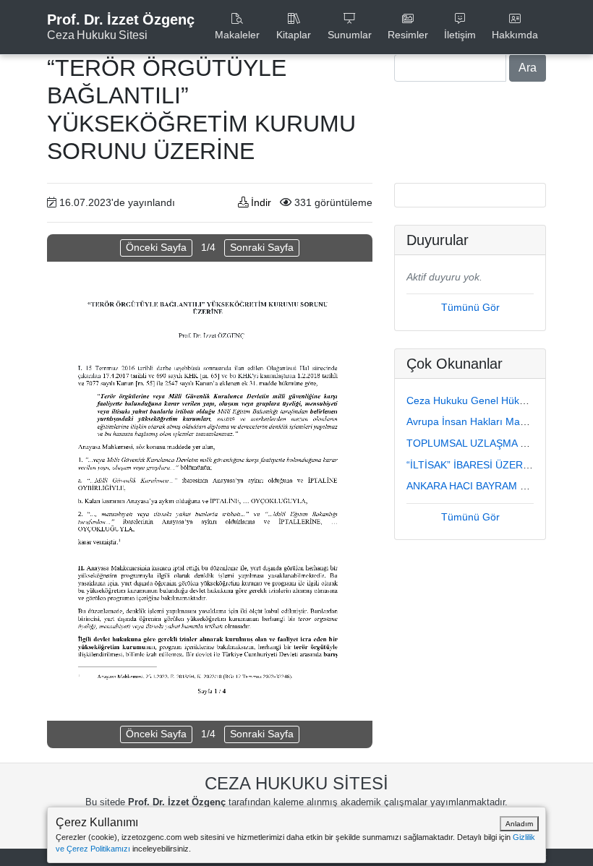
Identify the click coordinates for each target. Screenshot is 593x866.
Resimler (408, 34)
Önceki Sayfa (156, 247)
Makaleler (237, 34)
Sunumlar (350, 34)
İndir (259, 202)
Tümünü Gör (470, 307)
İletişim (460, 34)
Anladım (519, 824)
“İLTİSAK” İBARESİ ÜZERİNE (472, 465)
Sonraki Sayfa (262, 247)
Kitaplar (293, 34)
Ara (528, 67)
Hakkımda (515, 34)
